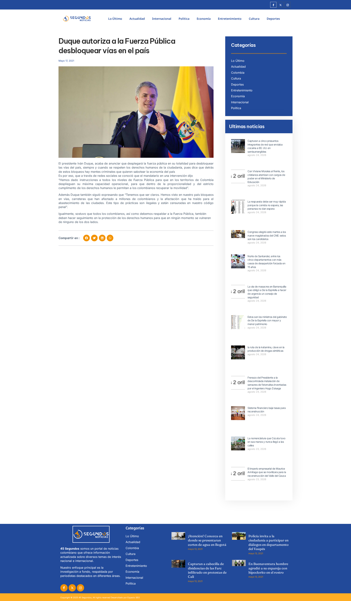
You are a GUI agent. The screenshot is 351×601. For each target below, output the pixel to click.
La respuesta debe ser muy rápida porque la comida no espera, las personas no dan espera (267, 205)
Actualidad (137, 19)
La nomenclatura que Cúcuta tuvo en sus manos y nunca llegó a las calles (266, 442)
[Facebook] (273, 5)
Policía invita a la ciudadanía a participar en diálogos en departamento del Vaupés (268, 542)
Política (184, 19)
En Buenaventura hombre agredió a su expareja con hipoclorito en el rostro (268, 568)
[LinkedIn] (80, 587)
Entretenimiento (229, 19)
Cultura (254, 19)
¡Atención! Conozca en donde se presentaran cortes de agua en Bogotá (207, 540)
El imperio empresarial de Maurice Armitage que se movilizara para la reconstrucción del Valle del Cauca (267, 472)
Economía (204, 19)
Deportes (273, 19)
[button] (86, 238)
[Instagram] (287, 5)
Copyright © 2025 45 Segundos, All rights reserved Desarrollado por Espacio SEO (100, 597)
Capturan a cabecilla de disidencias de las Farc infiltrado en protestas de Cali (207, 570)
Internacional (161, 19)
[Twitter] (280, 5)
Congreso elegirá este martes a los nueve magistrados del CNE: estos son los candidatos (267, 235)
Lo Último (115, 19)
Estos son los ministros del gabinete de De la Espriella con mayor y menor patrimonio (267, 320)
